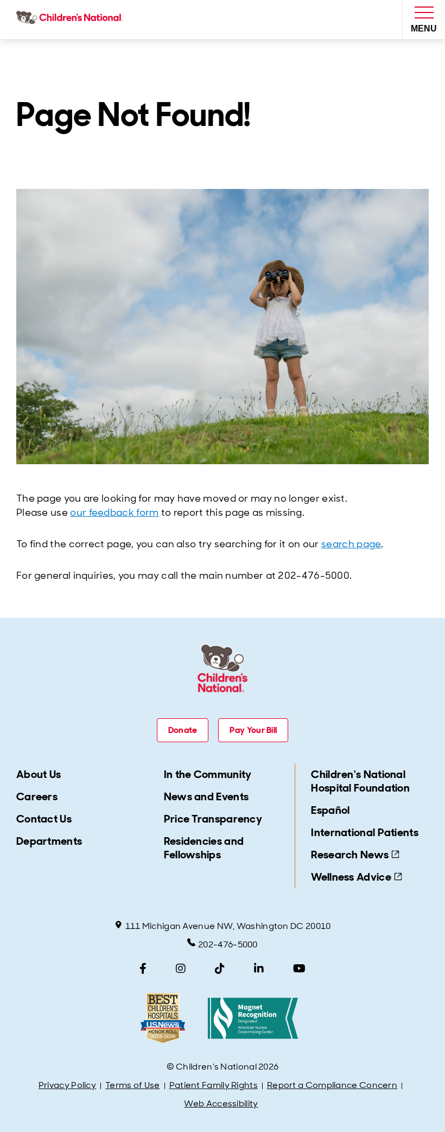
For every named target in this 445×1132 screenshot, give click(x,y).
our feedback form (114, 512)
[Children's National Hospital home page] (72, 19)
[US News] (163, 1018)
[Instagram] (181, 968)
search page (351, 544)
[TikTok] (220, 968)
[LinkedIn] (259, 968)
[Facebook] (143, 968)
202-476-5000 (228, 944)
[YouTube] (299, 968)
